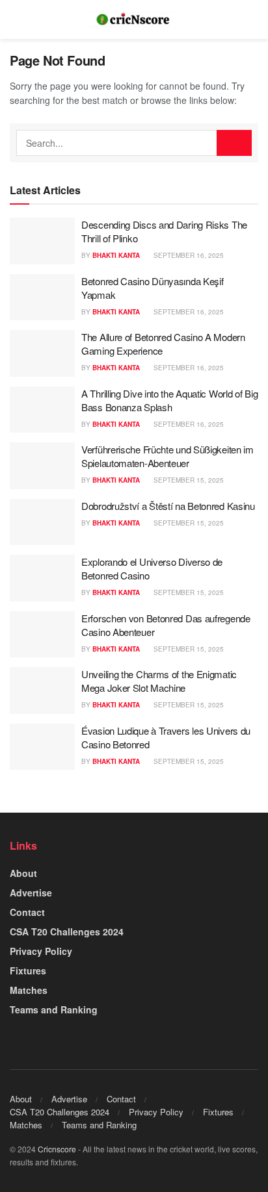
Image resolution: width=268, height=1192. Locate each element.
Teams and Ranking (54, 1009)
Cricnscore (57, 1148)
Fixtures (28, 970)
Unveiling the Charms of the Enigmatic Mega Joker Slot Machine (159, 680)
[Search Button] (234, 143)
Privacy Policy (41, 951)
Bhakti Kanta (116, 255)
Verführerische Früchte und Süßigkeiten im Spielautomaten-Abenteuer (167, 456)
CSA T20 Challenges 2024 (67, 931)
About (23, 873)
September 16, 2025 (188, 255)
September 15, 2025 (188, 480)
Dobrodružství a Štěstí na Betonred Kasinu (168, 506)
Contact (27, 912)
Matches (28, 989)
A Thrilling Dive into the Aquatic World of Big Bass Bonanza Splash (169, 400)
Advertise (31, 892)
